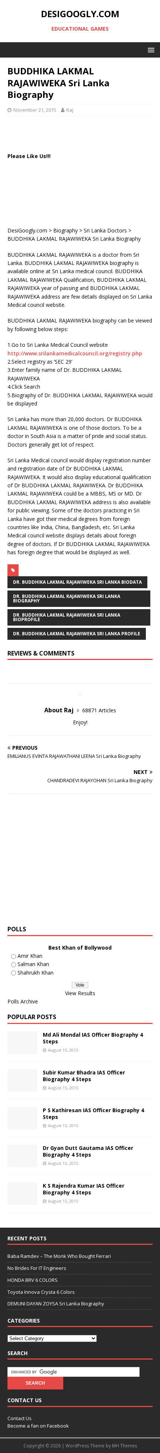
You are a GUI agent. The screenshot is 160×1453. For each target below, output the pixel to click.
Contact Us (19, 1418)
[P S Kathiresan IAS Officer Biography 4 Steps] (22, 1125)
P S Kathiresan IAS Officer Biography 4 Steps (93, 1113)
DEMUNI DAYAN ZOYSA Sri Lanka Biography (55, 1303)
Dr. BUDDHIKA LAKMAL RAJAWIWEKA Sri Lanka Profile (76, 633)
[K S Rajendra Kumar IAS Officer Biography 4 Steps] (22, 1200)
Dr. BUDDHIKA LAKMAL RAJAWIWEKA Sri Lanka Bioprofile (66, 617)
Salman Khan (33, 964)
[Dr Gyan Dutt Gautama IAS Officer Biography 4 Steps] (22, 1162)
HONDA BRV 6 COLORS (32, 1280)
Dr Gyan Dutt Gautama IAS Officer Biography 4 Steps (88, 1151)
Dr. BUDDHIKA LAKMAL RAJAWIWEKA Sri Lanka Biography (66, 598)
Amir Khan (29, 955)
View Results (80, 993)
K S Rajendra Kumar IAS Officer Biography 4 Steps (83, 1189)
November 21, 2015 (34, 110)
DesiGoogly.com (27, 230)
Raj (69, 110)
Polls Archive (22, 1001)
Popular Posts (31, 1017)
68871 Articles (99, 710)
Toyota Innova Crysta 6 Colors (41, 1292)
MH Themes (124, 1446)
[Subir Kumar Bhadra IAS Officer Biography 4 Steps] (22, 1087)
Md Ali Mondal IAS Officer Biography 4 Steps (93, 1038)
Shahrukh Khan (35, 972)
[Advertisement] (83, 133)
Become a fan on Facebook (38, 1425)
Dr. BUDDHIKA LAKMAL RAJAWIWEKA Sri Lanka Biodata (77, 582)
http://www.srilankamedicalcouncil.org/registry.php (74, 353)
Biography (65, 230)
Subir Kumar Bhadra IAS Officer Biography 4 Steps (84, 1076)
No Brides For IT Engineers (36, 1268)
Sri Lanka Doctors (105, 230)
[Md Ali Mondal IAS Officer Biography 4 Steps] (22, 1049)
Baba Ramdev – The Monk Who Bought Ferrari (59, 1256)
